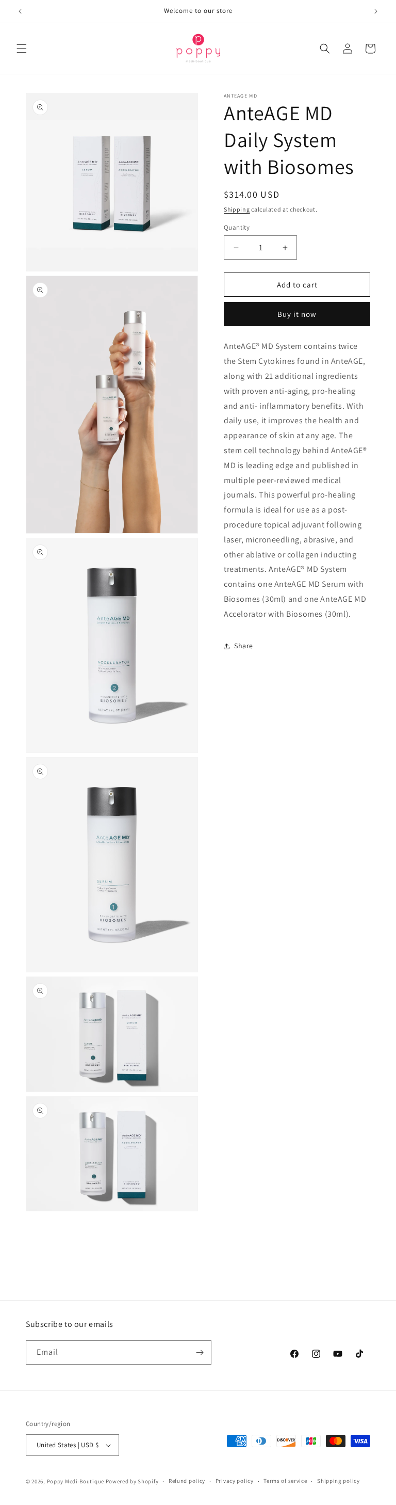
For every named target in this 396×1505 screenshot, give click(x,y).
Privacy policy (235, 1480)
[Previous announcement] (20, 11)
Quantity (237, 227)
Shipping (237, 209)
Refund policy (187, 1480)
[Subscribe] (199, 1352)
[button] (21, 48)
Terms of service (285, 1480)
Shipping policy (338, 1480)
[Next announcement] (376, 11)
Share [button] (243, 645)
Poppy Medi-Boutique (75, 1481)
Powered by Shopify (132, 1481)
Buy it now (297, 314)
